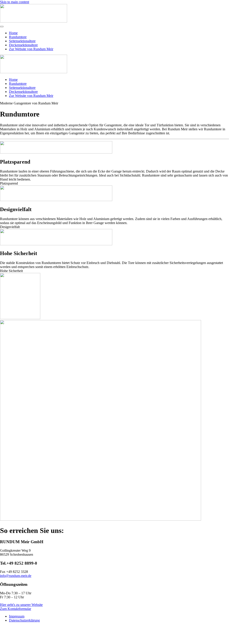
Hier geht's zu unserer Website (21, 605)
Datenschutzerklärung (24, 620)
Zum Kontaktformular (15, 609)
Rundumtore (18, 37)
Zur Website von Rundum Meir (31, 49)
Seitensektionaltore (22, 41)
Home (13, 33)
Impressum (16, 616)
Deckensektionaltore (23, 45)
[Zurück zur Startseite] (33, 21)
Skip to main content (14, 2)
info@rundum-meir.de (15, 576)
